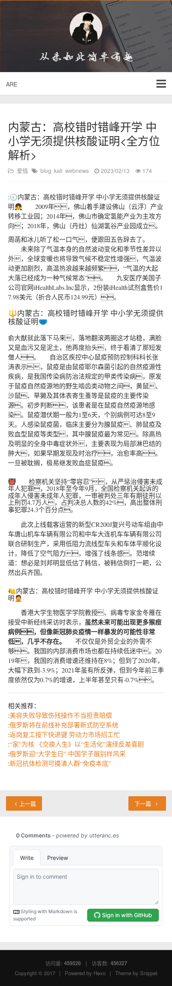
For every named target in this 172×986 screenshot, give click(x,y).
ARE (11, 84)
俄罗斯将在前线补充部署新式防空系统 (64, 725)
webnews (77, 171)
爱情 (22, 171)
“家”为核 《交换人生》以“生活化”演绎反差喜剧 (77, 744)
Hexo (100, 973)
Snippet (149, 973)
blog (45, 171)
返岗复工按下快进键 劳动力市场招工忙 (65, 734)
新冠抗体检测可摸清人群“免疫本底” (60, 763)
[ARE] (86, 28)
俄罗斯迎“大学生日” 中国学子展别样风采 (68, 753)
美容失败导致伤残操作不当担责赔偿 (61, 715)
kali (58, 171)
